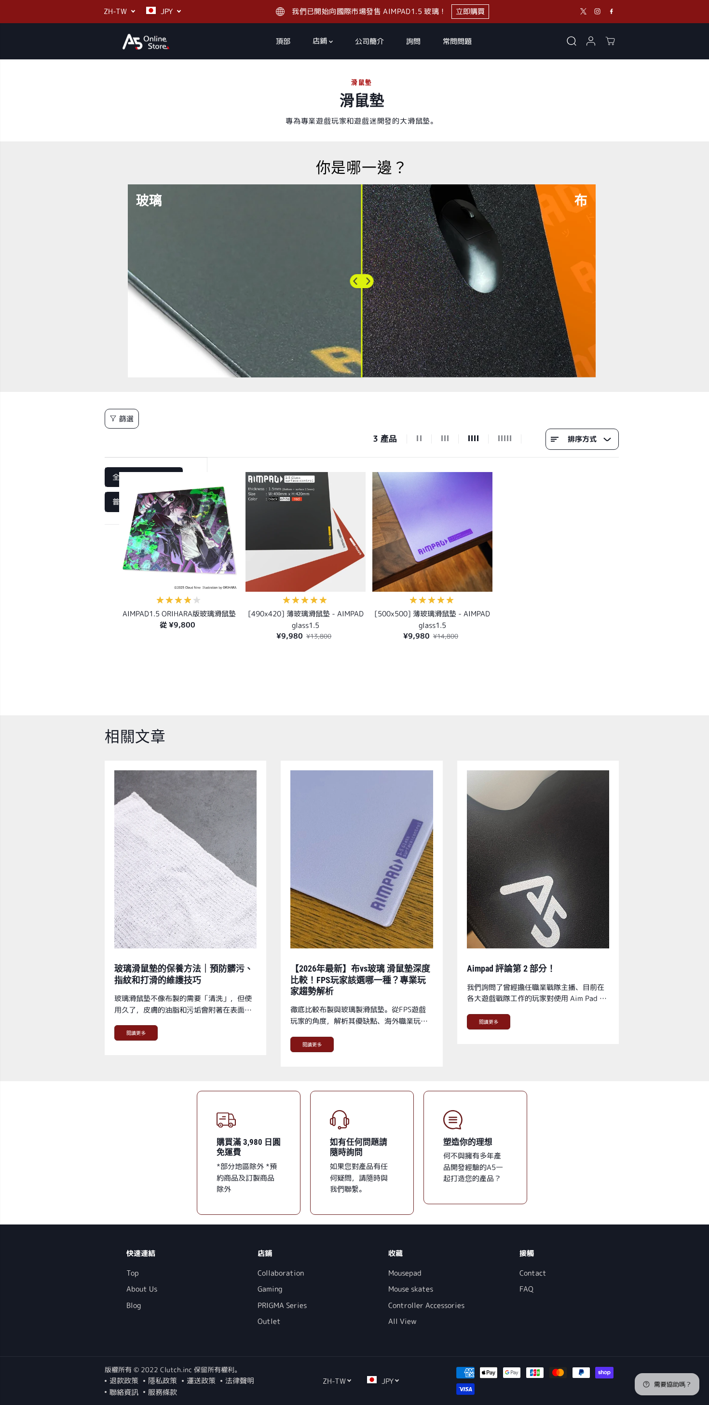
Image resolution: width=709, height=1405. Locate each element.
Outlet (269, 1321)
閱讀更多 (136, 1032)
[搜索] (571, 41)
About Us (141, 1289)
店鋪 (321, 41)
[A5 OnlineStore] (146, 41)
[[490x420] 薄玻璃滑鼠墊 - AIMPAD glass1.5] (305, 532)
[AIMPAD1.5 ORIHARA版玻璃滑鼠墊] (179, 532)
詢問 (413, 41)
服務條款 (162, 1392)
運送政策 (201, 1381)
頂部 (283, 41)
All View (402, 1321)
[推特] (583, 11)
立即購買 (470, 11)
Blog (133, 1305)
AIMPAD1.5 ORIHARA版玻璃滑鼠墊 (179, 614)
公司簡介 (369, 41)
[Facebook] (611, 11)
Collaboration (281, 1273)
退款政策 (123, 1381)
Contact (532, 1273)
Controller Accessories (426, 1305)
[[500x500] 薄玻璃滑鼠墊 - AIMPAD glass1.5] (432, 532)
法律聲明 (239, 1381)
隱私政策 (162, 1381)
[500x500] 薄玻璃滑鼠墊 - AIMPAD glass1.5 (432, 619)
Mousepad (405, 1273)
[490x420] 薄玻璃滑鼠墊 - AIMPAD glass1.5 (306, 619)
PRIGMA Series (282, 1305)
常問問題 (457, 41)
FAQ (526, 1289)
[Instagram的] (597, 11)
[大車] (610, 41)
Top (132, 1273)
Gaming (270, 1289)
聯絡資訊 (123, 1392)
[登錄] (591, 41)
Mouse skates (410, 1289)
